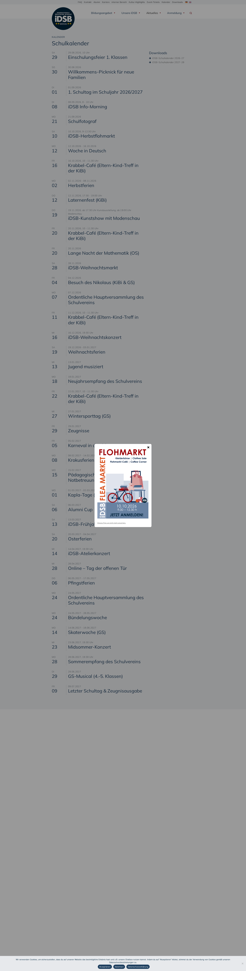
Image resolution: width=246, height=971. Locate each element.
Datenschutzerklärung (138, 967)
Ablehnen (119, 967)
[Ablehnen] (242, 963)
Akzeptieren (104, 967)
